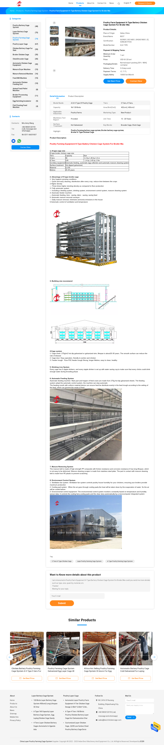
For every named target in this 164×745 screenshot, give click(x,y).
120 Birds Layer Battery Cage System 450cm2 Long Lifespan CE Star (45, 703)
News (12, 710)
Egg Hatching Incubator (25, 101)
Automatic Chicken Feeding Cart (25, 83)
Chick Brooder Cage (25, 59)
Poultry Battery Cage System (25, 26)
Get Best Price (113, 81)
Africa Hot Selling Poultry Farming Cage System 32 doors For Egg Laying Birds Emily (99, 671)
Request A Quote (145, 3)
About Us (13, 707)
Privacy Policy (15, 720)
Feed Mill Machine (25, 78)
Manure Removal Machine (25, 74)
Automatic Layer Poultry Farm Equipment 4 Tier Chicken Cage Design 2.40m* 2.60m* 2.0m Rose (77, 704)
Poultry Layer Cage (25, 44)
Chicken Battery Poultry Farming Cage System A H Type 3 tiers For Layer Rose (26, 671)
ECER (142, 741)
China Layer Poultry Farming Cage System (36, 741)
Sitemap (13, 714)
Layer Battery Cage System (25, 32)
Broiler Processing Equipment (25, 96)
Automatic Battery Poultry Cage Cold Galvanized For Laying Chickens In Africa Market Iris (134, 671)
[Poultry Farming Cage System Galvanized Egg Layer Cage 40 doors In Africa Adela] (63, 648)
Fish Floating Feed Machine (25, 106)
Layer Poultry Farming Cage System (89, 561)
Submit (62, 603)
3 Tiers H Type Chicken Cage (61, 561)
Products (13, 704)
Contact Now (25, 147)
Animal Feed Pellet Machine (25, 89)
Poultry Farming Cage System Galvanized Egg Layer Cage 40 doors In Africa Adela (61, 671)
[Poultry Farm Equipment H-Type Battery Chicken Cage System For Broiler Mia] (80, 41)
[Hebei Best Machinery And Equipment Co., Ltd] (19, 3)
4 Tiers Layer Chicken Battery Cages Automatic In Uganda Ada (45, 726)
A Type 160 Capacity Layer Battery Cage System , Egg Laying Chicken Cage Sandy (44, 715)
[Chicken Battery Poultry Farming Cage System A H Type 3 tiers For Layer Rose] (27, 648)
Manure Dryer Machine (25, 69)
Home (12, 700)
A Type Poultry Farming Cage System (120, 561)
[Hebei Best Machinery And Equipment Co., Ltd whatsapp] (19, 141)
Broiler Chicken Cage (25, 55)
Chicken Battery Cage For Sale (25, 49)
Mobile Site (14, 717)
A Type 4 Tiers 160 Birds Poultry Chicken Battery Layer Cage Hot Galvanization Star (77, 715)
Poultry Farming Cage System (25, 39)
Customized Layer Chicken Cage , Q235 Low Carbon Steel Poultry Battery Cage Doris (76, 726)
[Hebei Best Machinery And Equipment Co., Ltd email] (13, 141)
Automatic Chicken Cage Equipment (25, 64)
